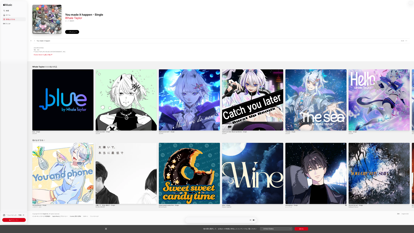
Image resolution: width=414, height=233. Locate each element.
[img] (7, 5)
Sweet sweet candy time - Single (170, 144)
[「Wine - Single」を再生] (224, 201)
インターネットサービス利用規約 (41, 216)
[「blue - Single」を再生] (35, 127)
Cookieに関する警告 (75, 216)
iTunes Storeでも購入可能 (42, 55)
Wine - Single (226, 144)
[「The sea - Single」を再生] (288, 127)
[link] (38, 140)
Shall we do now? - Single (167, 70)
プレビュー (401, 40)
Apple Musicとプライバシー (60, 216)
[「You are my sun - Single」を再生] (351, 201)
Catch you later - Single (103, 70)
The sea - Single (290, 70)
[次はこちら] (250, 220)
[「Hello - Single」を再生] (351, 127)
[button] (14, 11)
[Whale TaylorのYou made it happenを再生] (34, 41)
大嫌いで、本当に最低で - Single (106, 144)
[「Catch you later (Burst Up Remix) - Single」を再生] (224, 127)
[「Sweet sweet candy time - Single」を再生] (161, 201)
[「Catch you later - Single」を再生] (98, 127)
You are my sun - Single (357, 144)
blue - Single (36, 70)
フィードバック (94, 216)
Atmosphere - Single (292, 144)
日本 (398, 213)
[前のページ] (30, 100)
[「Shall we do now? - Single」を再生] (161, 127)
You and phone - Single (40, 144)
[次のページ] (411, 100)
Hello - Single (353, 70)
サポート (85, 216)
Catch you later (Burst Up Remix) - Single (236, 70)
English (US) (405, 213)
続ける (301, 229)
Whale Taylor (73, 18)
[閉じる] (106, 229)
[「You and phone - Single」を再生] (35, 201)
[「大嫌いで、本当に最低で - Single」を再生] (98, 201)
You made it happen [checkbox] (43, 41)
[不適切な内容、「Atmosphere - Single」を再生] (288, 201)
